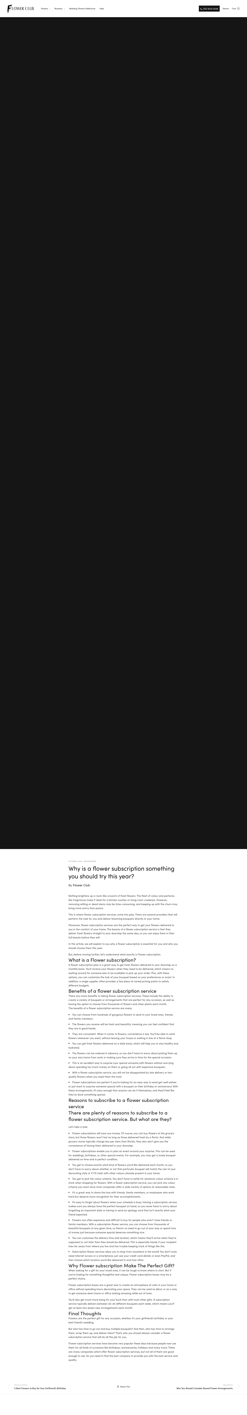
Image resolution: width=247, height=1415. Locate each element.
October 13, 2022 (75, 861)
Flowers (44, 8)
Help (102, 8)
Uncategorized (90, 861)
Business (58, 8)
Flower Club (81, 885)
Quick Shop (243, 708)
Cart (235, 8)
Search (226, 8)
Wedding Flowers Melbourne (82, 8)
